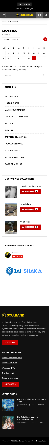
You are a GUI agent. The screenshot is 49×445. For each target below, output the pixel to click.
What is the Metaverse (12, 357)
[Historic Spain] (11, 209)
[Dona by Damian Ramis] (11, 192)
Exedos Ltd (20, 441)
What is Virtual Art (9, 363)
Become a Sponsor (10, 378)
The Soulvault (8, 373)
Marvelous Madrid (15, 109)
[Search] (46, 15)
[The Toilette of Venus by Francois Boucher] (8, 422)
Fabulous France (14, 143)
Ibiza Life (9, 130)
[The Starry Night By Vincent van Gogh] (8, 405)
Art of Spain (11, 96)
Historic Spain (12, 103)
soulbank (23, 405)
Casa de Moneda (13, 164)
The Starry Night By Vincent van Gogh (31, 400)
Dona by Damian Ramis (16, 116)
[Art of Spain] (11, 227)
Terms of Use (30, 441)
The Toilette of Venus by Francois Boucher (28, 418)
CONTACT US (9, 384)
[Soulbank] (24, 15)
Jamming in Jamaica (16, 136)
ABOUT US (9, 342)
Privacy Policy (41, 441)
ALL (4, 48)
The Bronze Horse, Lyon (24, 9)
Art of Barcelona (14, 157)
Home (4, 21)
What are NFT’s (8, 368)
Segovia (9, 123)
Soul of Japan (12, 150)
